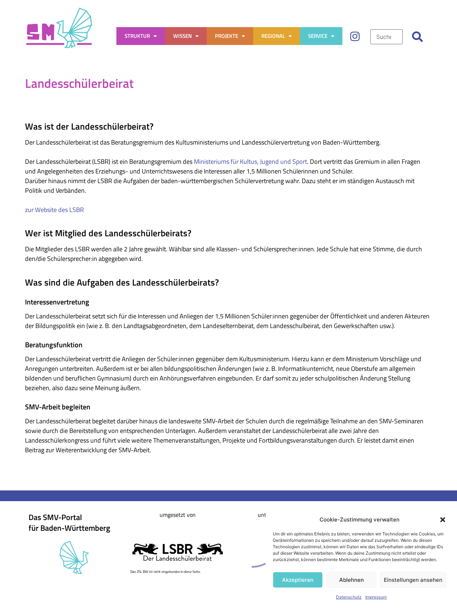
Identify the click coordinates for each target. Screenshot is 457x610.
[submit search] (417, 37)
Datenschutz (349, 597)
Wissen (182, 36)
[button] (442, 519)
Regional (273, 36)
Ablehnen (351, 579)
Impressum (376, 597)
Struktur (137, 36)
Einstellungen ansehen (413, 579)
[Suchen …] (386, 36)
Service (317, 36)
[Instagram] (355, 36)
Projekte (226, 36)
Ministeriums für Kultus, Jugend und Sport (250, 161)
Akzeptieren (297, 579)
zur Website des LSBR (54, 210)
